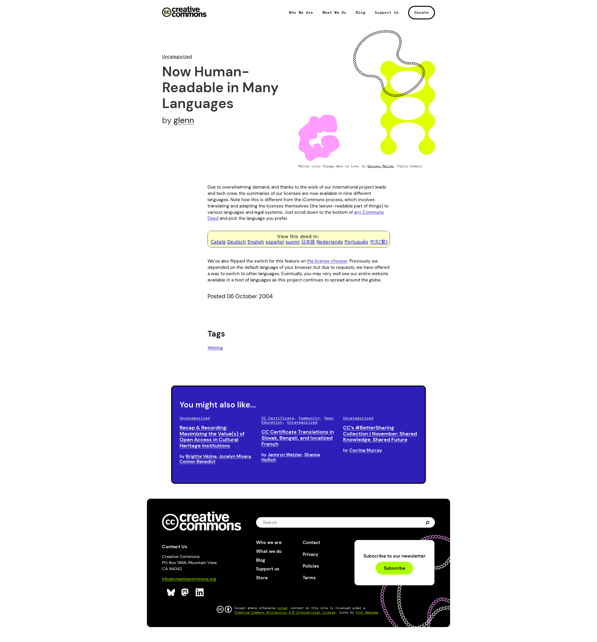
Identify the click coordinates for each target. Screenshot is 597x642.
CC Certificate (277, 418)
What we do (269, 551)
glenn (184, 120)
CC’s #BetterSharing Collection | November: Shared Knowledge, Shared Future (380, 433)
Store (262, 578)
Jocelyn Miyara (235, 456)
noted (282, 608)
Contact (311, 542)
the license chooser (327, 261)
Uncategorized (177, 57)
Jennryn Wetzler (285, 455)
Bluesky (171, 592)
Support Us (387, 13)
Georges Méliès (381, 166)
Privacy (310, 554)
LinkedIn (200, 592)
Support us (267, 569)
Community (309, 418)
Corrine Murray (365, 450)
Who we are (268, 542)
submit (428, 522)
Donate (421, 12)
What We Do (335, 13)
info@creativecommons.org (189, 579)
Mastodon (185, 592)
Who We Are (301, 13)
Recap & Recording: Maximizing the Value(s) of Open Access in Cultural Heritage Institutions (212, 436)
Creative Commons (184, 12)
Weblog (215, 348)
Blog (360, 13)
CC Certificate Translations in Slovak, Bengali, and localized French (297, 437)
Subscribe (394, 568)
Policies (311, 566)
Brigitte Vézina (201, 456)
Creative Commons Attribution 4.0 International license (285, 612)
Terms (309, 578)
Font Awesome (367, 612)
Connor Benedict (197, 461)
